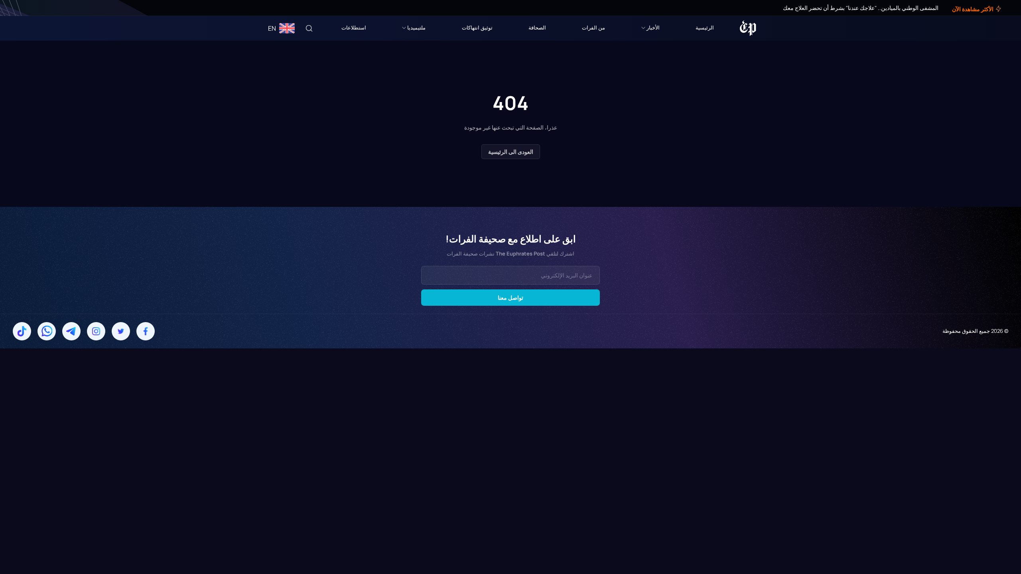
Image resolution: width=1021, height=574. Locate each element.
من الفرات (593, 27)
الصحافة (537, 27)
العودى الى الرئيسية (510, 151)
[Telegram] (71, 331)
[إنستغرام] (25, 8)
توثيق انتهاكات (477, 27)
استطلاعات (353, 27)
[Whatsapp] (46, 331)
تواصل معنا (510, 297)
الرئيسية (705, 27)
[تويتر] (31, 8)
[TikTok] (22, 331)
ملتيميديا (416, 27)
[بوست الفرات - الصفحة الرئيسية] (748, 28)
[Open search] (309, 28)
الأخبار (653, 27)
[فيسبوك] (36, 8)
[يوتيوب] (20, 8)
